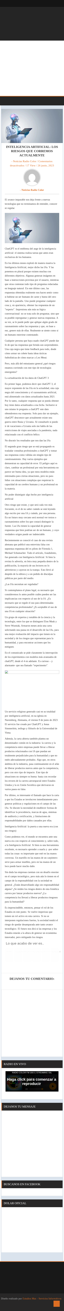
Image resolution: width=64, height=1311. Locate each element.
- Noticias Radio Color (23, 161)
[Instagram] (55, 3)
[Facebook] (48, 3)
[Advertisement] (32, 68)
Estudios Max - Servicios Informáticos (42, 1298)
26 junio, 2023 (46, 165)
